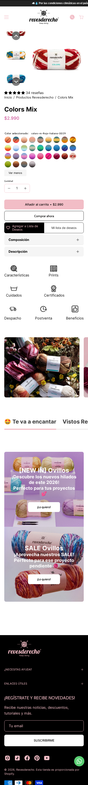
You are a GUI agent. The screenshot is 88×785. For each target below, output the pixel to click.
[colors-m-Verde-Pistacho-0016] (8, 164)
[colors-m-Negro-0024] (32, 164)
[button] (72, 17)
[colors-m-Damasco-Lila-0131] (16, 156)
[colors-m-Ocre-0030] (48, 140)
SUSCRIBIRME (44, 740)
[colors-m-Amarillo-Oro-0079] (56, 140)
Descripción (18, 251)
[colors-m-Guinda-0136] (65, 140)
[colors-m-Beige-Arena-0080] (24, 140)
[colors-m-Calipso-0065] (16, 140)
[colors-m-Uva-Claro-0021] (56, 156)
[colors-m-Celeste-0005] (16, 148)
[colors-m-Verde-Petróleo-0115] (32, 148)
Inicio (8, 97)
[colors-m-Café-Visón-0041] (16, 164)
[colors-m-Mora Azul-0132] (73, 148)
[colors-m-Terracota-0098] (8, 140)
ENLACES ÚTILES (15, 683)
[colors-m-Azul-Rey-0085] (56, 148)
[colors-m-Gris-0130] (24, 164)
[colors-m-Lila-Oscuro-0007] (24, 156)
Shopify (9, 773)
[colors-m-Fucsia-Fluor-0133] (8, 156)
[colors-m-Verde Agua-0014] (24, 148)
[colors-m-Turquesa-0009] (48, 148)
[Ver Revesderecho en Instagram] (7, 758)
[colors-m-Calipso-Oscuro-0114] (65, 148)
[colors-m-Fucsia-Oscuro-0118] (48, 156)
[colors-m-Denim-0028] (40, 140)
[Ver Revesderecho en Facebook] (27, 758)
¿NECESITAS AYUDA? (18, 669)
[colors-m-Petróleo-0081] (40, 148)
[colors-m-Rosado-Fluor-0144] (8, 148)
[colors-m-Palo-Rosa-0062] (40, 156)
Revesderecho (25, 769)
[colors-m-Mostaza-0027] (73, 140)
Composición (19, 240)
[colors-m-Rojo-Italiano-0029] (73, 156)
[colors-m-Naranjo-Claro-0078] (65, 156)
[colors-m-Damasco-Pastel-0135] (32, 140)
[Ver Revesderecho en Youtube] (47, 758)
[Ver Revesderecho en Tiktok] (17, 758)
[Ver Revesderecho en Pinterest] (37, 758)
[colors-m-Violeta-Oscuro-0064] (32, 156)
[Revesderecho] (44, 17)
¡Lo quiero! (44, 507)
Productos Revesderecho (35, 97)
